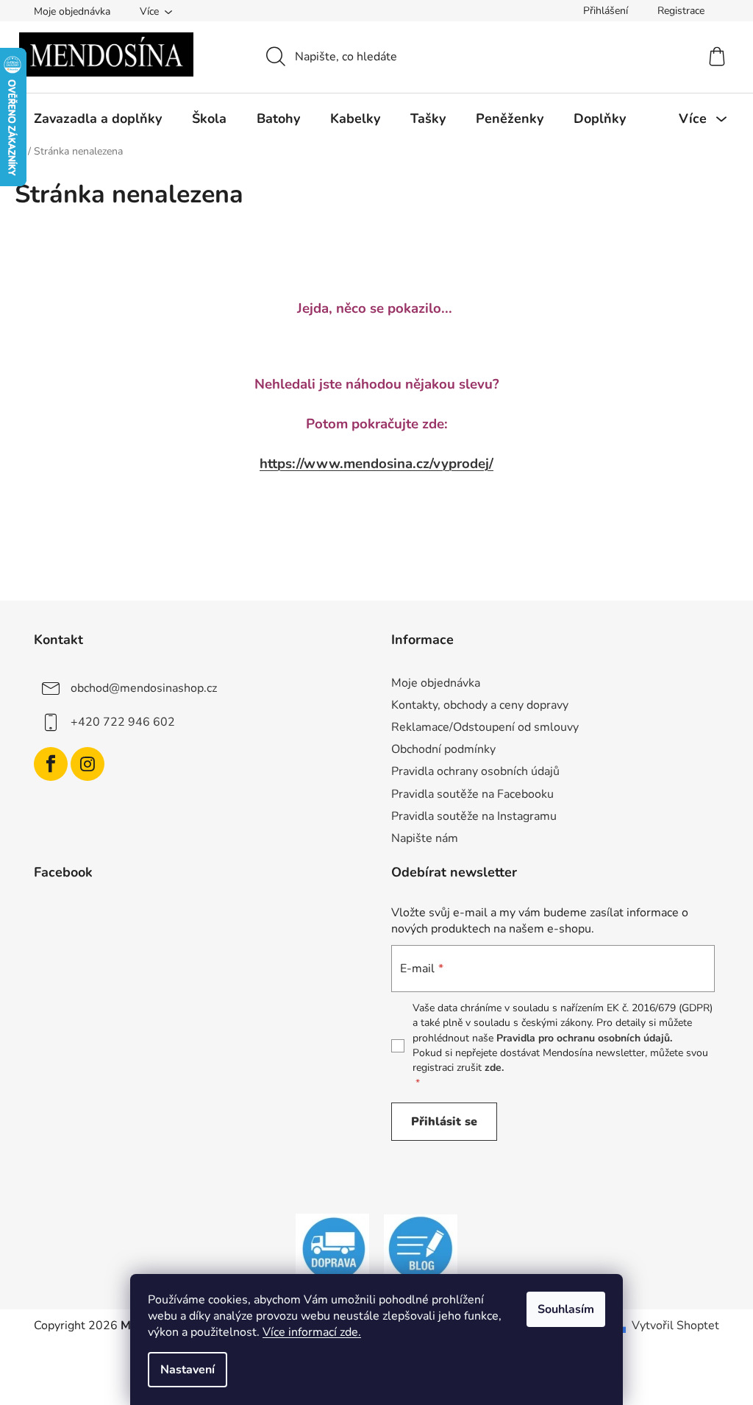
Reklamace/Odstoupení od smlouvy (485, 727)
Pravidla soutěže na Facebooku (472, 794)
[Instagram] (87, 764)
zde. (494, 1068)
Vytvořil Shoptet (675, 1325)
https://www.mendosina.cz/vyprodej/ (376, 463)
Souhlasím (566, 1309)
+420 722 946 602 (123, 722)
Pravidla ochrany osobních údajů (475, 771)
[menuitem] (97, 118)
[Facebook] (51, 764)
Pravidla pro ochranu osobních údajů (583, 1038)
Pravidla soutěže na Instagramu (474, 816)
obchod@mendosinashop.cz (144, 688)
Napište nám (424, 838)
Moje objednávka (72, 11)
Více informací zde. (312, 1332)
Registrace (680, 11)
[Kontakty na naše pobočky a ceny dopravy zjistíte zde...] (332, 1248)
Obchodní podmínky (443, 749)
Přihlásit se (444, 1122)
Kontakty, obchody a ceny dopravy (479, 705)
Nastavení (187, 1370)
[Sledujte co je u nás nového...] (420, 1248)
